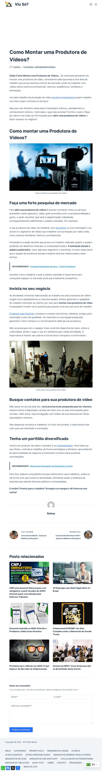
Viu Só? (22, 4)
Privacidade (75, 763)
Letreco (75, 751)
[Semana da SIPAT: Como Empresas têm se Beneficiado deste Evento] (73, 651)
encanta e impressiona (64, 97)
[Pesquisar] (91, 4)
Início (8, 751)
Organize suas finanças (21, 313)
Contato (61, 763)
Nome (14, 697)
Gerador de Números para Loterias (72, 755)
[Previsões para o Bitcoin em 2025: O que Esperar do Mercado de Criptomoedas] (29, 651)
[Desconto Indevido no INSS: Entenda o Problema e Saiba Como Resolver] (29, 613)
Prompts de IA (36, 751)
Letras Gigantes (13, 755)
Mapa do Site (30, 767)
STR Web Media (30, 742)
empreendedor (65, 445)
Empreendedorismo (45, 67)
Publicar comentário (21, 729)
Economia (29, 67)
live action (61, 228)
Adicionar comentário (21, 706)
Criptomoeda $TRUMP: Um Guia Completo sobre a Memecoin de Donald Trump (72, 631)
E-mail (57, 697)
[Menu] (96, 4)
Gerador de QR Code (15, 759)
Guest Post (38, 763)
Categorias (20, 751)
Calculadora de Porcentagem (77, 759)
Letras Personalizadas (38, 755)
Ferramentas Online (57, 751)
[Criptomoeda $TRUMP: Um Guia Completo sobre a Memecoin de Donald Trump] (73, 613)
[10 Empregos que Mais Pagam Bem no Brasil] (73, 573)
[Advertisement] (51, 27)
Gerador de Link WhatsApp (43, 759)
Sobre (50, 763)
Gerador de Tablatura (17, 763)
